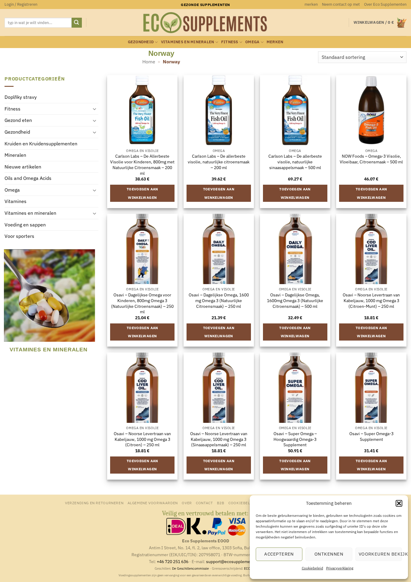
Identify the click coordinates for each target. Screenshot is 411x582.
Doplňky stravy (21, 97)
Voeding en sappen (25, 225)
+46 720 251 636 (172, 561)
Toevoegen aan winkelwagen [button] (142, 193)
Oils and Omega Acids (28, 178)
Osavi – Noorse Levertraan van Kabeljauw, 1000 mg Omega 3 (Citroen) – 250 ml (142, 439)
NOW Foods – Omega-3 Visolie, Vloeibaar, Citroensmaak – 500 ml (371, 159)
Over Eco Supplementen (385, 4)
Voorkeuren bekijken (380, 554)
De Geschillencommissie (190, 568)
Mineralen (15, 155)
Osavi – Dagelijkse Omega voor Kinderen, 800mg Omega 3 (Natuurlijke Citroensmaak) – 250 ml (142, 303)
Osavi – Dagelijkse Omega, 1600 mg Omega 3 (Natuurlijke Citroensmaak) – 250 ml (219, 300)
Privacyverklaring (339, 568)
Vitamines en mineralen (187, 41)
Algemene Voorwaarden (153, 502)
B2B (220, 502)
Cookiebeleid (312, 568)
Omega (252, 41)
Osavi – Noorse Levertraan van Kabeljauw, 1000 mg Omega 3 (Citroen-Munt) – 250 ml (371, 300)
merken (311, 4)
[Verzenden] (77, 23)
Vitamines (15, 202)
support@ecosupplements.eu (234, 561)
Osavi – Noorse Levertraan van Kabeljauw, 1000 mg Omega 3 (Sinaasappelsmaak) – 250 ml (218, 439)
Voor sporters (19, 236)
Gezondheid (141, 41)
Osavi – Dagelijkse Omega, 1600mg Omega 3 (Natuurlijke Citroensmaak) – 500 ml (295, 300)
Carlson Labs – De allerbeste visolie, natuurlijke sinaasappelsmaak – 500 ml (295, 161)
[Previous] (7, 305)
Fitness (229, 41)
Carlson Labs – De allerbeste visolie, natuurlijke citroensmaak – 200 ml (218, 161)
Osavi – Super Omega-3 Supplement (371, 436)
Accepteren (279, 554)
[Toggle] (94, 109)
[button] (399, 503)
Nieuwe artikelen (23, 167)
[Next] (94, 305)
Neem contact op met (341, 4)
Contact (204, 502)
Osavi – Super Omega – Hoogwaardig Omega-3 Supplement (295, 439)
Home (148, 62)
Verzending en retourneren (94, 502)
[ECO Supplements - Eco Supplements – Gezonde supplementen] (205, 23)
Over (187, 502)
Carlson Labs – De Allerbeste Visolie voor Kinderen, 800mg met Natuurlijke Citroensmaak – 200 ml (142, 164)
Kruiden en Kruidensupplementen (41, 144)
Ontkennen (328, 554)
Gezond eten (18, 120)
